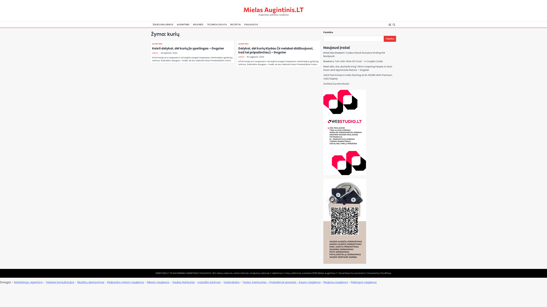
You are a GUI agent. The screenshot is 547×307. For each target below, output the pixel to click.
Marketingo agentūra (28, 282)
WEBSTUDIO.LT (163, 273)
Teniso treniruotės (254, 282)
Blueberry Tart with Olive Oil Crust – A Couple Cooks (353, 61)
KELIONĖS (198, 24)
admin (155, 53)
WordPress (385, 273)
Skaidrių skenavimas (90, 282)
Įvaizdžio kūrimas (209, 282)
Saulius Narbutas (183, 282)
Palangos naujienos (364, 282)
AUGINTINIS (183, 24)
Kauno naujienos (310, 282)
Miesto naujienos (158, 282)
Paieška (328, 32)
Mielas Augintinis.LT (273, 9)
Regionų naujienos (336, 282)
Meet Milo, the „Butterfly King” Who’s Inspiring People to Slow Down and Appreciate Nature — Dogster (357, 68)
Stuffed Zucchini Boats (336, 83)
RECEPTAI (235, 24)
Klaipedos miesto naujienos (125, 282)
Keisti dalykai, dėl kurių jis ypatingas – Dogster (188, 48)
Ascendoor (360, 273)
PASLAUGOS (251, 24)
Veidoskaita (231, 282)
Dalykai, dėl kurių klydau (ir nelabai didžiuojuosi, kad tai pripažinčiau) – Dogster (275, 50)
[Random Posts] (389, 24)
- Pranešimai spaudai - (283, 282)
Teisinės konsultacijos (60, 282)
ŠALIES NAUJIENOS (163, 24)
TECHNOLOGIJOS (217, 24)
